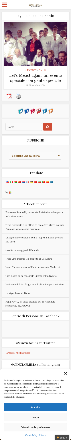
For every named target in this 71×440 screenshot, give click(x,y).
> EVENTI (31, 70)
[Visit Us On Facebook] (26, 111)
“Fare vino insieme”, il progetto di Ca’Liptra (28, 258)
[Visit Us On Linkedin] (45, 111)
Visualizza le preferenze (35, 427)
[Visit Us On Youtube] (39, 111)
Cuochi (42, 70)
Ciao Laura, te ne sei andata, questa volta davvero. (31, 276)
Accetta (35, 407)
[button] (65, 373)
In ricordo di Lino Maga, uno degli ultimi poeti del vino (34, 284)
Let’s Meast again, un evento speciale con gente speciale (35, 78)
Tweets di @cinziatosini (17, 352)
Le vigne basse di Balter (17, 293)
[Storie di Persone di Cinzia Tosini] (35, 4)
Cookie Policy (31, 435)
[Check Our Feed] (51, 111)
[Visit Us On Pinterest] (32, 111)
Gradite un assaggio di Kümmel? (22, 250)
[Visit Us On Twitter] (20, 111)
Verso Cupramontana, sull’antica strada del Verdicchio (33, 267)
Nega (35, 417)
